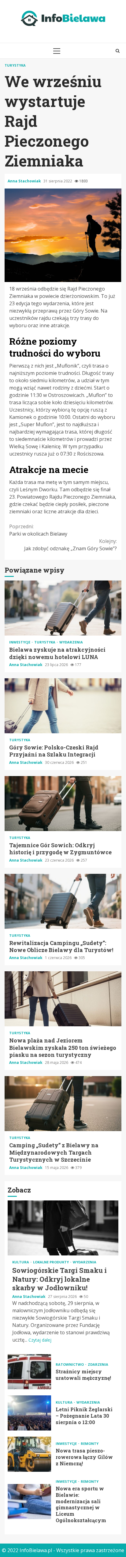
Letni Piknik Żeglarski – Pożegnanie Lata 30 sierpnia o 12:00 (29, 1413)
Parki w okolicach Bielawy (38, 530)
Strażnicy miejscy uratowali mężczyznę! (29, 1371)
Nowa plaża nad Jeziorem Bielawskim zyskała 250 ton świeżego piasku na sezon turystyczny (63, 998)
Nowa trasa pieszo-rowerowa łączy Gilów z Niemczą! (29, 1454)
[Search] (117, 51)
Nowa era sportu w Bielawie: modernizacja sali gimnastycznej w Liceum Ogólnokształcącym (29, 1501)
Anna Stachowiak (25, 181)
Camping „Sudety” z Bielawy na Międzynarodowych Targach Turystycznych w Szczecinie (63, 1103)
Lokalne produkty (51, 1262)
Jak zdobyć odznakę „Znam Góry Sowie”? (70, 545)
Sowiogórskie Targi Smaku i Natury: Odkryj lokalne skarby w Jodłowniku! (63, 1227)
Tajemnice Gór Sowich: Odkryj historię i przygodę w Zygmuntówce (63, 803)
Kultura (21, 1262)
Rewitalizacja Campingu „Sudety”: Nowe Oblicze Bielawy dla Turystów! (63, 901)
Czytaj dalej (39, 1340)
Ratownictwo (70, 1364)
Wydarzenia (71, 642)
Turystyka (15, 65)
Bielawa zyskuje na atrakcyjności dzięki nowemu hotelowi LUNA (63, 608)
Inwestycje (20, 642)
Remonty (89, 1443)
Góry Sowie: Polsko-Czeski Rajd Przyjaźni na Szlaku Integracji (63, 705)
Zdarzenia (98, 1364)
